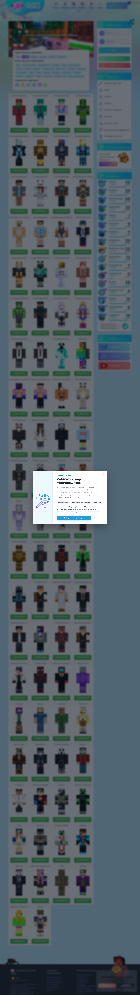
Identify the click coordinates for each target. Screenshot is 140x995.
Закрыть (97, 518)
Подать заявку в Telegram (75, 518)
